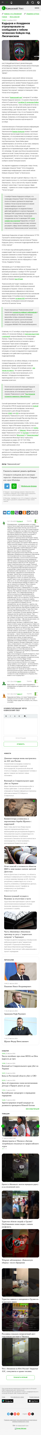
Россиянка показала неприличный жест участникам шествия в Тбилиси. (18, 1335)
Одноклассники (32, 435)
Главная (4, 17)
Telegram (23, 430)
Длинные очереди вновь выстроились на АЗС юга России (20, 759)
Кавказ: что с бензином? (13, 14)
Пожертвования (34, 1397)
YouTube (26, 433)
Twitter (35, 428)
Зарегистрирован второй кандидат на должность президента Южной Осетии (18, 1104)
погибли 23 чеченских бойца (28, 102)
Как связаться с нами (17, 1397)
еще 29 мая (19, 279)
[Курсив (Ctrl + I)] (10, 716)
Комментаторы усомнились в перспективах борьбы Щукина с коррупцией (17, 821)
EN (7, 2)
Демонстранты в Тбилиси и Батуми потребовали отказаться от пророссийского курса (20, 1143)
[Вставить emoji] (25, 716)
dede (18, 681)
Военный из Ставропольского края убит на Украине (19, 782)
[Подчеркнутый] (15, 716)
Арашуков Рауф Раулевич (15, 1013)
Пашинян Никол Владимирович (17, 986)
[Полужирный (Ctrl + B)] (6, 716)
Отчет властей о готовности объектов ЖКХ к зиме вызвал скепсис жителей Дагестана (20, 869)
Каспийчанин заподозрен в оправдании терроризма (18, 1094)
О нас (3, 1397)
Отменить (20, 744)
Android (35, 406)
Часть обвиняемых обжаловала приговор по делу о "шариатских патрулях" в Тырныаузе (18, 934)
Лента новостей (14, 17)
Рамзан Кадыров (18, 131)
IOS (17, 413)
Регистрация (21, 738)
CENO (10, 413)
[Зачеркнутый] (19, 716)
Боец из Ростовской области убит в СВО (19, 1075)
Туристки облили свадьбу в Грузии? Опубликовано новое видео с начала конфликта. (17, 1224)
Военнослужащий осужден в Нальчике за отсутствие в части (17, 897)
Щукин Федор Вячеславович (16, 1041)
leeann (19, 694)
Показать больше (20, 1377)
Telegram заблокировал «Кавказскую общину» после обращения (17, 1261)
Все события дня (32, 1109)
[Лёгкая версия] (11, 3)
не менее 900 (20, 298)
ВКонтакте (20, 435)
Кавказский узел (16, 97)
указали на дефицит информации (25, 312)
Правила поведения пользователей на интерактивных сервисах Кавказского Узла (20, 1420)
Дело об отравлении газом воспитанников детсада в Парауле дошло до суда (20, 1084)
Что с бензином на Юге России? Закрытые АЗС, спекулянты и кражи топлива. (20, 1369)
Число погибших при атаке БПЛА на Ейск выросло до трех (20, 1057)
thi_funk (19, 521)
